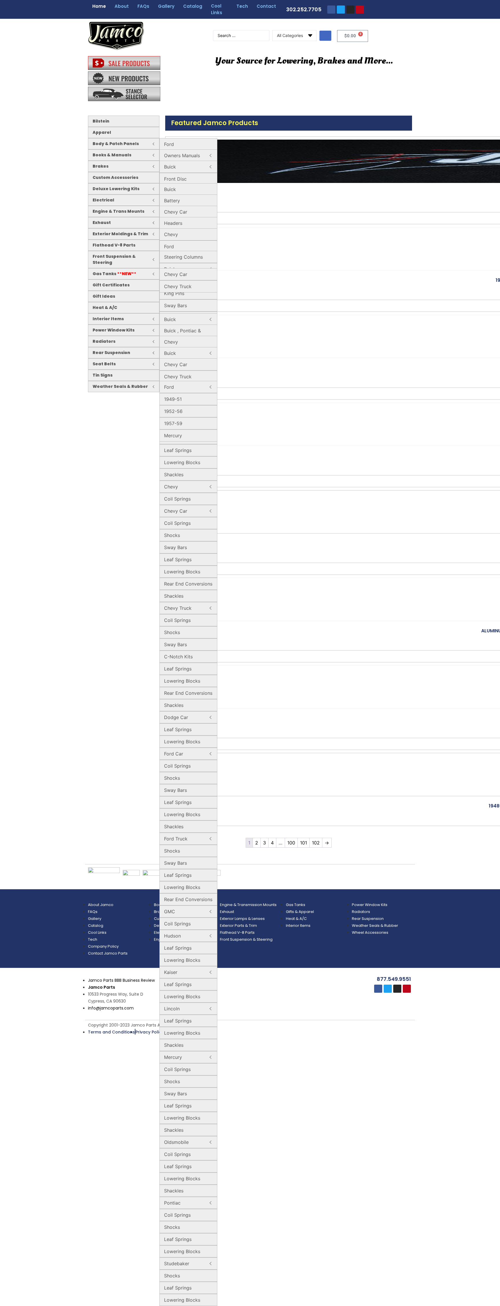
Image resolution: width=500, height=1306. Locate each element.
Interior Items (108, 319)
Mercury (173, 1057)
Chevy (171, 234)
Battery (172, 200)
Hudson (172, 936)
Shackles (173, 474)
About (122, 6)
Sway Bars (175, 305)
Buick (170, 167)
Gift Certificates (111, 285)
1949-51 (173, 399)
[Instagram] (350, 9)
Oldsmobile (176, 1142)
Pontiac (172, 1203)
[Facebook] (331, 9)
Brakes (101, 166)
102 (316, 843)
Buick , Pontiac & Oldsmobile (182, 334)
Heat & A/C (105, 307)
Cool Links (216, 9)
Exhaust (102, 222)
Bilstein (101, 121)
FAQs (143, 6)
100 (291, 843)
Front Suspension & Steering (114, 259)
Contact (266, 6)
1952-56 (173, 411)
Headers (173, 223)
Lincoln (172, 1009)
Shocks (172, 535)
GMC (169, 911)
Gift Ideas (104, 296)
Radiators (104, 341)
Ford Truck (176, 839)
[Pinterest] (360, 9)
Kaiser (170, 972)
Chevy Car (175, 212)
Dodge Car (176, 717)
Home (99, 6)
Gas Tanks (114, 274)
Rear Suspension (111, 352)
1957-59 (173, 423)
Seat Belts (104, 364)
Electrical (103, 200)
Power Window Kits (114, 330)
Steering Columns (183, 257)
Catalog (192, 6)
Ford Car (173, 754)
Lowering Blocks (182, 462)
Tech (242, 6)
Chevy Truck (178, 286)
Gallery (166, 6)
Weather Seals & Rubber (120, 386)
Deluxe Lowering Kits (116, 189)
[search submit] (325, 36)
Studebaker (176, 1263)
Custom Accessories (115, 177)
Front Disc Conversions (177, 182)
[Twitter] (341, 9)
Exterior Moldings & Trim (120, 234)
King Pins (174, 293)
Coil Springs (177, 499)
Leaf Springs (178, 450)
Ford (169, 144)
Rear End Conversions (188, 584)
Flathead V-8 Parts (114, 245)
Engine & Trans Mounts (118, 211)
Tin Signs (103, 375)
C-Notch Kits (178, 657)
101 (303, 843)
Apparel (102, 132)
